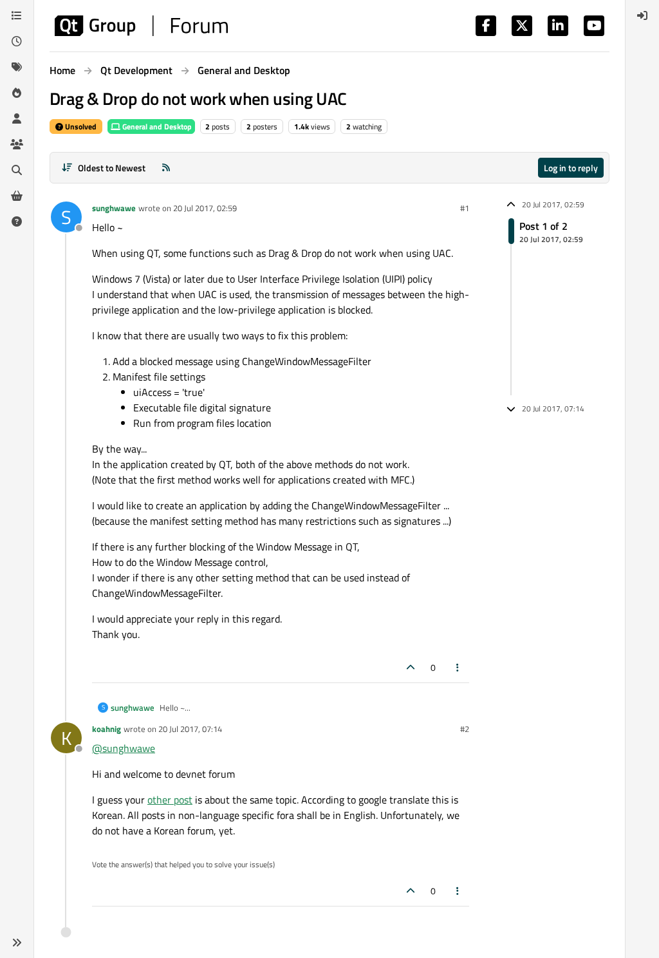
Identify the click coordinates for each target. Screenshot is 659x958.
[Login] (642, 15)
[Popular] (16, 92)
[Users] (16, 118)
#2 (464, 728)
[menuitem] (642, 15)
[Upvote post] (410, 667)
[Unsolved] (16, 221)
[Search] (16, 170)
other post (169, 799)
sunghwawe (114, 208)
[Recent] (16, 41)
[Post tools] (458, 667)
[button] (16, 942)
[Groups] (16, 144)
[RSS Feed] (166, 168)
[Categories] (16, 15)
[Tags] (16, 67)
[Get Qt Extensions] (16, 195)
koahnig (106, 728)
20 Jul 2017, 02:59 (205, 208)
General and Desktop (156, 126)
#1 (464, 208)
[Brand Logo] (141, 25)
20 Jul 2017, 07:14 (190, 728)
